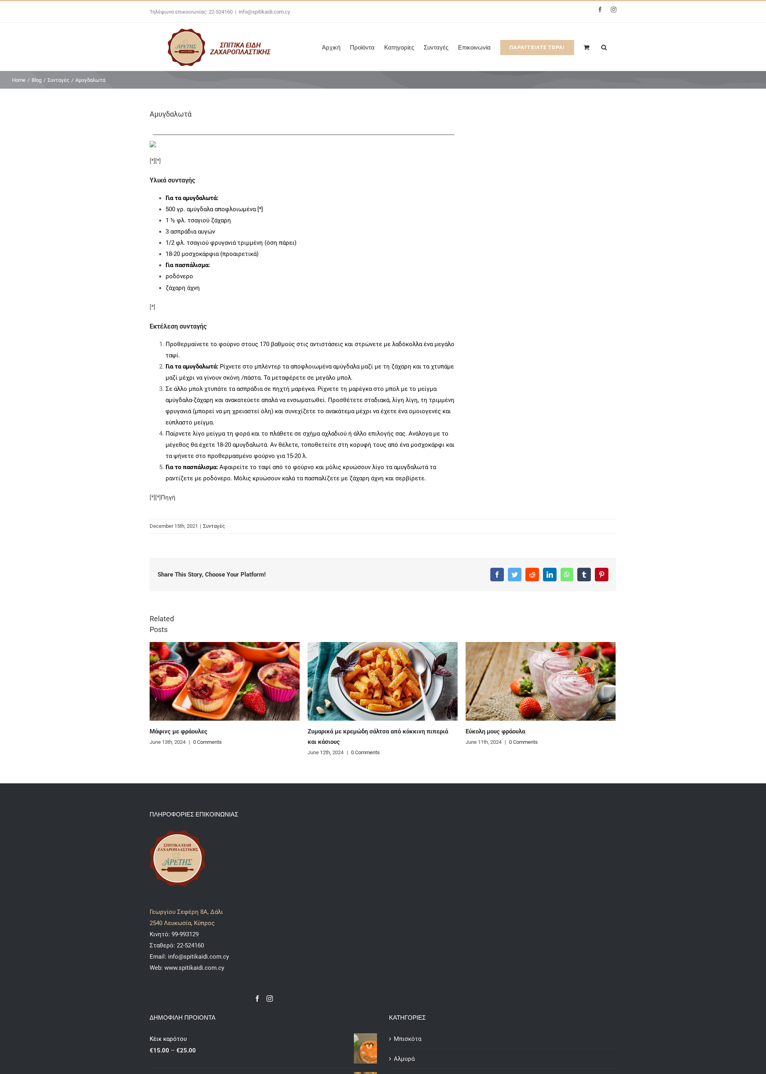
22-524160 (189, 945)
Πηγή (168, 497)
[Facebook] (257, 998)
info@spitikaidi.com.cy (264, 12)
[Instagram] (270, 998)
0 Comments (207, 742)
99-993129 (185, 934)
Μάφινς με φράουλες (178, 731)
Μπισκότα (407, 1038)
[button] (604, 47)
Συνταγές (214, 526)
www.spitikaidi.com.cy (194, 967)
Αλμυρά (404, 1058)
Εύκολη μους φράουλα (495, 731)
